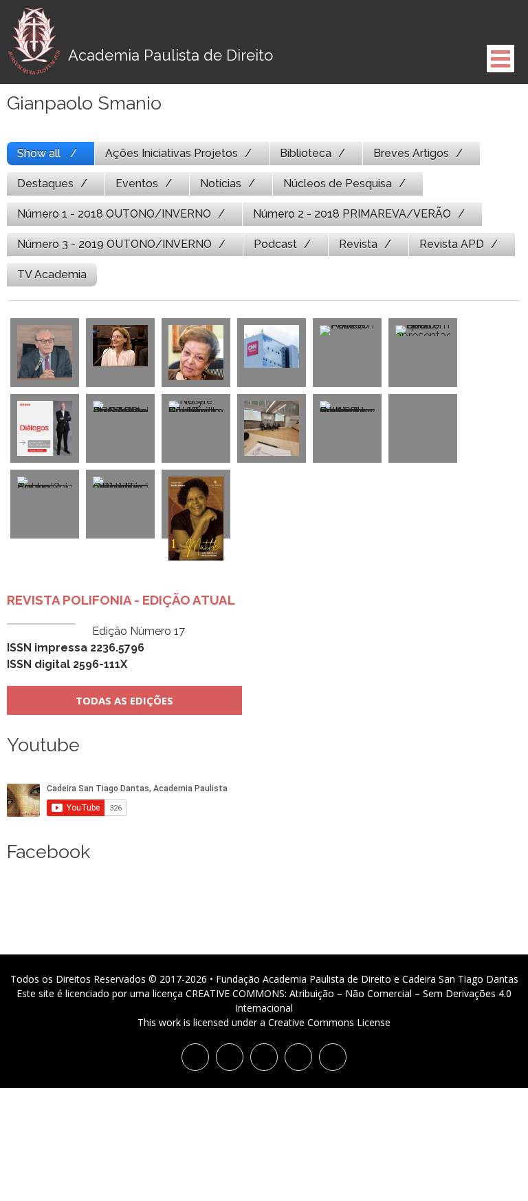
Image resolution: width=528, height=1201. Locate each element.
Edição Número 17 (96, 648)
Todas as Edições (124, 700)
